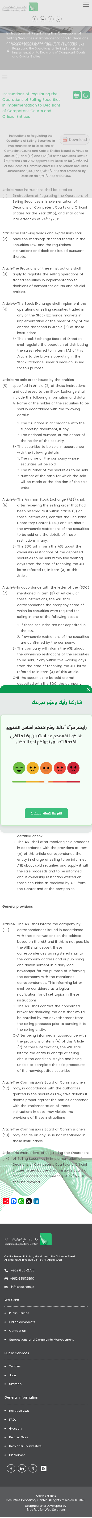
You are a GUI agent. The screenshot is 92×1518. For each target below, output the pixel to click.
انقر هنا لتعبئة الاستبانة (46, 813)
